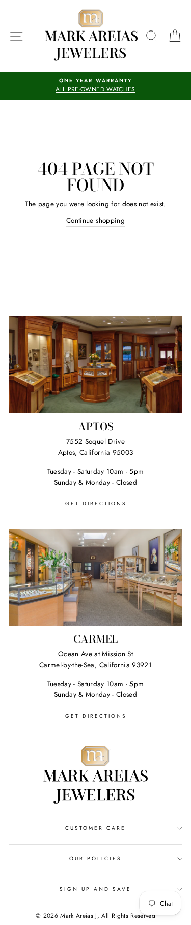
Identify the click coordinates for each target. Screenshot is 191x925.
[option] (95, 86)
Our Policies (95, 858)
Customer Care (95, 828)
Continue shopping (95, 220)
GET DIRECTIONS (95, 503)
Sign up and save (96, 889)
